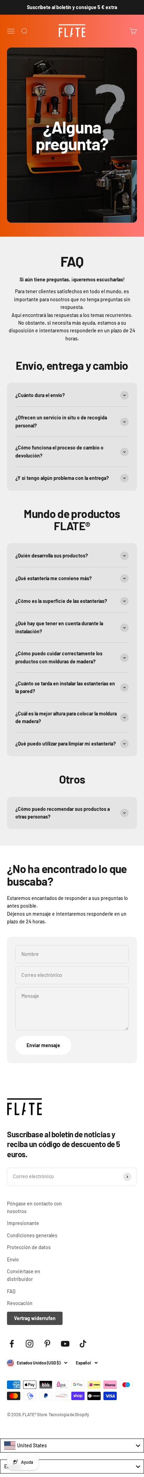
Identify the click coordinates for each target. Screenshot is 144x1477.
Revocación (20, 1303)
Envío (13, 1259)
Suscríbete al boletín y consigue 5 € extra (72, 7)
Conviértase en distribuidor (23, 1275)
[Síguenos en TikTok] (83, 1343)
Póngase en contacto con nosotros (34, 1207)
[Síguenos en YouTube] (65, 1343)
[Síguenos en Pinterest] (47, 1343)
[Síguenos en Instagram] (29, 1343)
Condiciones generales (32, 1235)
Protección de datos (29, 1247)
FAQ (11, 1291)
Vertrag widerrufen (35, 1318)
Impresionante (23, 1223)
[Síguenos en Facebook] (11, 1343)
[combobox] (72, 1446)
